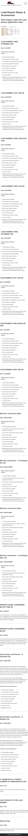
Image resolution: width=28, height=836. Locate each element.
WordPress (18, 834)
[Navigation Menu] (25, 3)
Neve (8, 834)
